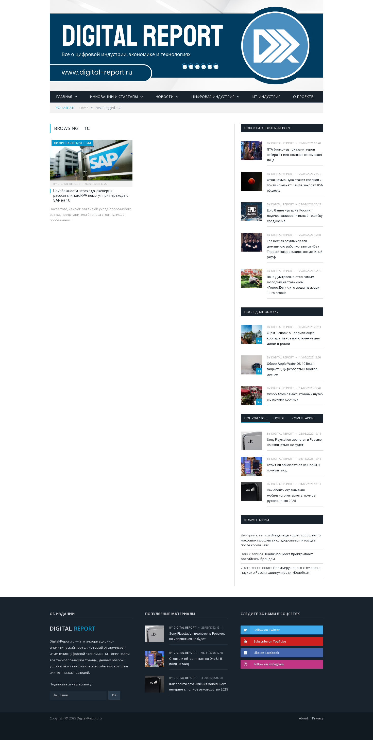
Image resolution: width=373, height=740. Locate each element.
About (303, 718)
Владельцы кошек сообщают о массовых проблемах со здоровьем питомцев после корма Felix (281, 540)
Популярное (255, 418)
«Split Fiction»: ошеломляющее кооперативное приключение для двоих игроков (293, 338)
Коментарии (303, 418)
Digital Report (69, 184)
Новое (279, 418)
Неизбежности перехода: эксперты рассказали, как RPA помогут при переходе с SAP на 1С (90, 195)
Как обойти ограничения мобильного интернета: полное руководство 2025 (291, 495)
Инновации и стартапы (114, 96)
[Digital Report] (186, 44)
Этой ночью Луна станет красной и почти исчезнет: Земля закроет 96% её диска (295, 185)
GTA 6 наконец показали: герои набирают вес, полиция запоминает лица (295, 154)
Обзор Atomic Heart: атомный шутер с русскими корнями (295, 396)
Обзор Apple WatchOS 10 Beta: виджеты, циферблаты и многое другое (292, 369)
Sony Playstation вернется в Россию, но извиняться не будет (295, 442)
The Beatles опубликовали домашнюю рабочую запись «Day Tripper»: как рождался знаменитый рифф (294, 249)
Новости (165, 96)
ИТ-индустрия (266, 96)
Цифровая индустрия (212, 96)
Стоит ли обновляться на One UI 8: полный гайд (293, 467)
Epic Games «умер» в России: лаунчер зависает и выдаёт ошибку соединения (295, 215)
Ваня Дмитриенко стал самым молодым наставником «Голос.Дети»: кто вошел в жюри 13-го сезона (293, 285)
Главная (64, 96)
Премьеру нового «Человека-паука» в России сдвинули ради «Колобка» (281, 570)
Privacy (317, 718)
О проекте (303, 96)
